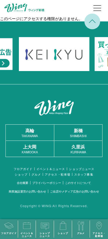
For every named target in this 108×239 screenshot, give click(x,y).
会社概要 (22, 182)
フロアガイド (23, 168)
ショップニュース (81, 168)
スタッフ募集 (83, 174)
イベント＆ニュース (50, 168)
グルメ (36, 174)
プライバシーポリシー (46, 182)
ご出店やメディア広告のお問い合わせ (74, 191)
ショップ (21, 174)
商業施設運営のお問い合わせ (27, 191)
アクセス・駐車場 (57, 174)
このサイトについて (78, 182)
